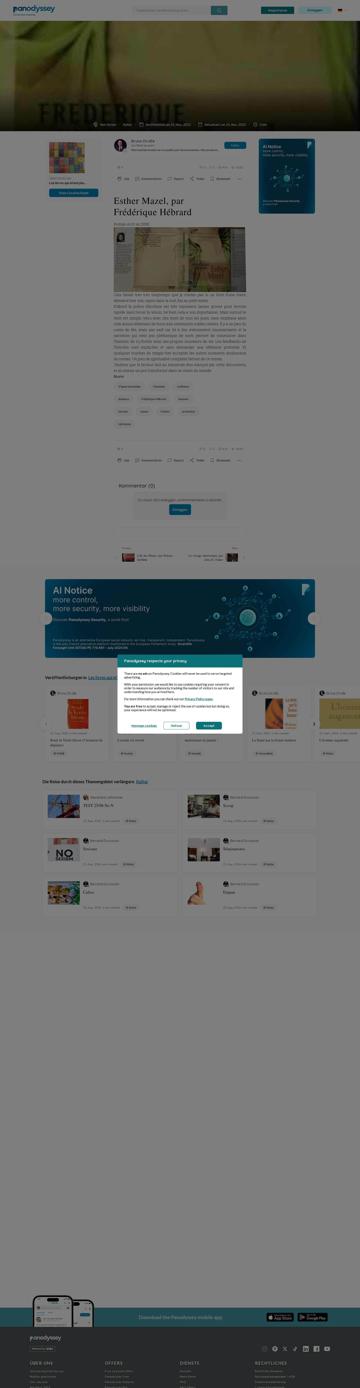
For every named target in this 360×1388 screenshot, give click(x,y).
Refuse (176, 726)
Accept (209, 726)
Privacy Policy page (199, 699)
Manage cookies (144, 726)
